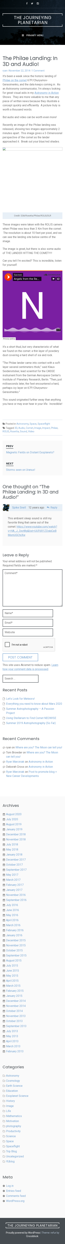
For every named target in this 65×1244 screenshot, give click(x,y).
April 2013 (12, 1041)
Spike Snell (19, 507)
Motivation (12, 1121)
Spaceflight (44, 423)
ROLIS (6, 431)
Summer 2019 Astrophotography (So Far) (31, 723)
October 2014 (14, 1011)
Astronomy (22, 423)
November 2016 (16, 895)
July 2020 (12, 819)
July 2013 (12, 1031)
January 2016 (14, 935)
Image (37, 428)
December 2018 (16, 834)
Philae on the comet (15, 80)
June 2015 (12, 970)
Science (11, 1136)
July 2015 (12, 965)
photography (13, 1126)
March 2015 (13, 985)
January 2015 (14, 995)
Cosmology (13, 1080)
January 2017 (14, 890)
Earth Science (14, 1085)
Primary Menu (34, 35)
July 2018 (12, 844)
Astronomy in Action (46, 92)
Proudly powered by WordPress (23, 1232)
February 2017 (15, 885)
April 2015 (12, 980)
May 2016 (12, 915)
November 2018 (16, 839)
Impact (46, 428)
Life (8, 1111)
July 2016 (12, 905)
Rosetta (14, 431)
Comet (29, 428)
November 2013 (16, 1016)
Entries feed (13, 1191)
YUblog (10, 1161)
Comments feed (16, 1196)
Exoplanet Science (17, 1096)
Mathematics (14, 1116)
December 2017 (16, 859)
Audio (21, 428)
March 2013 (13, 1046)
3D (16, 428)
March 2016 (13, 925)
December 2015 (16, 940)
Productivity (13, 1131)
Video (31, 431)
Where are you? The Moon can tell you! (38, 747)
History (10, 1101)
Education (12, 1090)
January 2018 (14, 854)
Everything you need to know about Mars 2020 (34, 703)
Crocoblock (32, 1236)
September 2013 (16, 1026)
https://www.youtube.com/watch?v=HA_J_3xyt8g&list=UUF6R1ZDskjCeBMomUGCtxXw (32, 531)
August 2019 (13, 824)
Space (33, 423)
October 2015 (14, 950)
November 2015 (16, 945)
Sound (23, 431)
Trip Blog (11, 1151)
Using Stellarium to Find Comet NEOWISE (31, 718)
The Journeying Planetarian (32, 20)
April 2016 (12, 920)
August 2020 (13, 814)
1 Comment (38, 70)
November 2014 (16, 1006)
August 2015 (13, 960)
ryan (5, 70)
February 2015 (15, 990)
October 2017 (14, 864)
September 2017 (16, 869)
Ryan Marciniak (15, 761)
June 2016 (12, 910)
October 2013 (14, 1021)
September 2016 (16, 900)
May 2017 (12, 874)
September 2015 (16, 955)
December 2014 (16, 1001)
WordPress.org (15, 1201)
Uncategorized (15, 1156)
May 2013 (12, 1036)
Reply (53, 507)
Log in (10, 1185)
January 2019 (14, 829)
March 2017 (13, 879)
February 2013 (15, 1051)
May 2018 (12, 849)
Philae (54, 428)
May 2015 (12, 975)
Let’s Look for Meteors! (20, 698)
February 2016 (15, 930)
